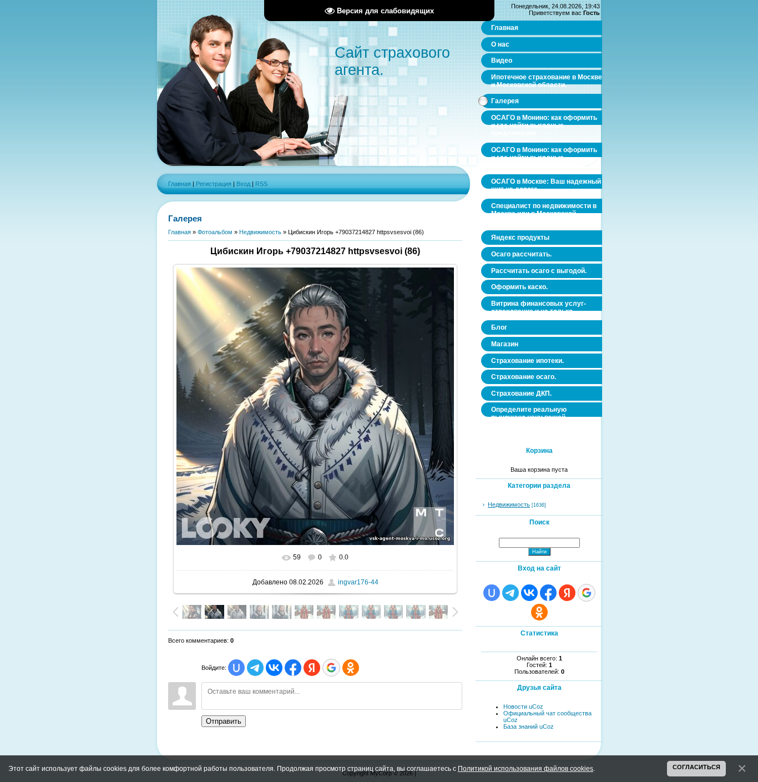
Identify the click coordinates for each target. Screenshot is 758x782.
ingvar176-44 (358, 582)
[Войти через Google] (331, 668)
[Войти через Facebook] (293, 667)
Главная (179, 183)
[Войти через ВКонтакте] (274, 667)
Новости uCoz (523, 706)
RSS (261, 183)
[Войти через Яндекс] (312, 667)
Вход (243, 183)
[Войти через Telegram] (255, 667)
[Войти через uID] (236, 667)
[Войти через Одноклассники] (350, 667)
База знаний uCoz (528, 726)
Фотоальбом (215, 232)
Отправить (223, 721)
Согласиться (696, 767)
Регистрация (213, 183)
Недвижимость (260, 232)
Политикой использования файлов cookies (525, 768)
